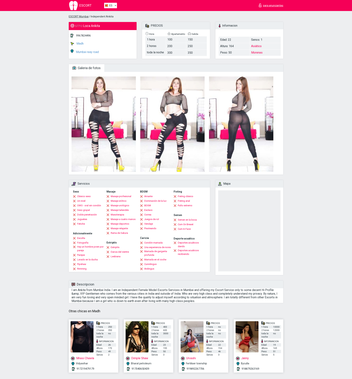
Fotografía (82, 242)
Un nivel (81, 200)
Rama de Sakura (119, 233)
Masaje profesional (121, 196)
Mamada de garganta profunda (155, 253)
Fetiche (81, 223)
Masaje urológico (120, 205)
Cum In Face (184, 229)
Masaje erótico (118, 200)
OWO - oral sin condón (89, 205)
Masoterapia (117, 214)
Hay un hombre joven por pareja (90, 248)
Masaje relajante (119, 228)
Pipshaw (81, 264)
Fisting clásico (185, 196)
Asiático (256, 46)
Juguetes (82, 219)
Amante (148, 196)
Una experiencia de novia (157, 247)
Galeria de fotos (89, 68)
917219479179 (85, 368)
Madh (80, 43)
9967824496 (83, 35)
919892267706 (195, 368)
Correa (147, 214)
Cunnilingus (150, 264)
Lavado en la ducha (87, 259)
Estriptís (115, 247)
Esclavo (148, 210)
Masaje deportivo (120, 223)
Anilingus (149, 268)
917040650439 (140, 368)
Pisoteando (150, 228)
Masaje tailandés (120, 210)
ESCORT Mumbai (79, 16)
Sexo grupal (83, 210)
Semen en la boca (187, 219)
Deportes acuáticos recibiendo (188, 252)
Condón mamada (153, 242)
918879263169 (250, 368)
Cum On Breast (185, 224)
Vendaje (148, 223)
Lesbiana (115, 256)
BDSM (147, 205)
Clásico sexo (84, 196)
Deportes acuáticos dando (188, 244)
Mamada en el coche (155, 259)
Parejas (81, 255)
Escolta (81, 238)
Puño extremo (185, 205)
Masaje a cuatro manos (123, 219)
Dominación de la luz (155, 200)
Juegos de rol (151, 219)
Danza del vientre (120, 251)
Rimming (82, 268)
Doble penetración (87, 214)
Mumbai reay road (87, 52)
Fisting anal (184, 200)
